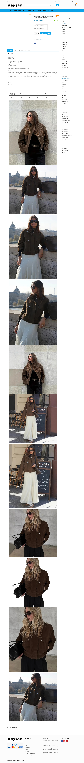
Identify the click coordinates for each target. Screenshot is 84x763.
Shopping (64, 91)
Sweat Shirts (64, 108)
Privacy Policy (27, 751)
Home (10, 10)
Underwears (64, 112)
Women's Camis (65, 141)
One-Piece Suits (65, 76)
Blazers (63, 31)
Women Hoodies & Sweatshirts (68, 122)
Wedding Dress (65, 116)
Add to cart (44, 33)
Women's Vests (65, 150)
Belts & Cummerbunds (66, 27)
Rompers (64, 84)
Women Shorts (65, 129)
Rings (63, 82)
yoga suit (64, 152)
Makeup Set (64, 63)
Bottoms (64, 35)
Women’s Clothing (17, 10)
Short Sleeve (64, 93)
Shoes (24, 10)
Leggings (64, 57)
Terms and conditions (29, 755)
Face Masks (64, 44)
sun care (63, 105)
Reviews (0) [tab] (27, 50)
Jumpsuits (64, 55)
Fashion (39, 10)
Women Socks (65, 133)
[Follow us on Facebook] (62, 741)
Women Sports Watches (67, 135)
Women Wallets (65, 139)
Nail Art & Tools (65, 67)
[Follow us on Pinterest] (67, 741)
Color (35, 25)
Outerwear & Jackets (66, 78)
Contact (26, 749)
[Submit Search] (57, 5)
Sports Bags (64, 99)
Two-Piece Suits (65, 110)
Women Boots (65, 118)
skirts (63, 97)
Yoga (52, 10)
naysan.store (13, 760)
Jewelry (63, 52)
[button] (31, 14)
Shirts (63, 86)
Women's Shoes (65, 148)
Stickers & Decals (65, 101)
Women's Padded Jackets (67, 146)
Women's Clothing (65, 144)
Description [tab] (10, 50)
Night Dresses (65, 74)
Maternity (64, 65)
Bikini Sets (64, 29)
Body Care (64, 33)
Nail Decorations (65, 69)
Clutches (63, 38)
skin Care (64, 95)
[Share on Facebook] (35, 43)
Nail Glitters (64, 71)
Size (35, 28)
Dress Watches (65, 40)
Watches (29, 10)
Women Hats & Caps (66, 120)
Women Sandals (65, 127)
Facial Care (64, 46)
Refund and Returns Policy (30, 753)
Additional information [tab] (19, 50)
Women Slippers (65, 131)
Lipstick (63, 59)
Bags (34, 10)
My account (27, 747)
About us (27, 743)
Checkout (49, 33)
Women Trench (65, 137)
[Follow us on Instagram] (64, 741)
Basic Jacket (40, 39)
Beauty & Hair (46, 10)
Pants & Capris (65, 80)
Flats (63, 50)
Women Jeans (65, 124)
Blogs (26, 745)
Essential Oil (64, 42)
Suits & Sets (64, 103)
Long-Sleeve (64, 61)
